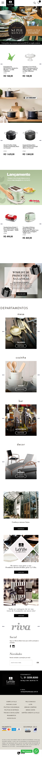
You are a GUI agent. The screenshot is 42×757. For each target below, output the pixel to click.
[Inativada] (35, 730)
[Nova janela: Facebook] (11, 647)
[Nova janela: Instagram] (13, 647)
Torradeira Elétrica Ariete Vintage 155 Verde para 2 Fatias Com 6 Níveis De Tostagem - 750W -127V (30, 230)
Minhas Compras (30, 707)
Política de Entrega (11, 710)
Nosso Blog (11, 718)
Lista (30, 704)
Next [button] (40, 64)
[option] (11, 64)
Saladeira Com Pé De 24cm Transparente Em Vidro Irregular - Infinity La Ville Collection (30, 69)
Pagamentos (11, 715)
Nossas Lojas (11, 704)
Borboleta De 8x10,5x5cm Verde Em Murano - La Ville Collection (11, 69)
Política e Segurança (11, 707)
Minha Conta (30, 710)
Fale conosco (30, 701)
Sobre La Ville (11, 701)
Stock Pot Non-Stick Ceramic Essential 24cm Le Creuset (11, 146)
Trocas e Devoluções (11, 712)
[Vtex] (21, 753)
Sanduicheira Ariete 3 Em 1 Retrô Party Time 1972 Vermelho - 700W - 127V (11, 229)
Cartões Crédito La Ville (30, 712)
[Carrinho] (38, 3)
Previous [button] (2, 64)
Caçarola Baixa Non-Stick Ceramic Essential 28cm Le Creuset (30, 146)
